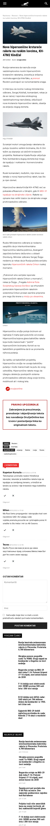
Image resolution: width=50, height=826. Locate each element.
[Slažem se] (5, 495)
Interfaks (14, 447)
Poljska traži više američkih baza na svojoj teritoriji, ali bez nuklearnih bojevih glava (32, 806)
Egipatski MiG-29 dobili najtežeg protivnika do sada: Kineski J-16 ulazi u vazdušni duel (31, 714)
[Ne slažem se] (13, 495)
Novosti (15, 15)
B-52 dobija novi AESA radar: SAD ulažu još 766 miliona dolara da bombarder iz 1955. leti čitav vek (32, 701)
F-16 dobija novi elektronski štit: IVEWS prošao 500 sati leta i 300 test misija (31, 686)
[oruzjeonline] (25, 4)
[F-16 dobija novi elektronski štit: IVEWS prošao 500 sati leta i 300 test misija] (9, 687)
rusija (35, 450)
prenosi (36, 78)
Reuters (14, 443)
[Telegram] (31, 436)
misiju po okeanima (33, 296)
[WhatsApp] (18, 436)
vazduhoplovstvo (10, 454)
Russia (42, 450)
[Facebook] (5, 436)
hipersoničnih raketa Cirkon (25, 264)
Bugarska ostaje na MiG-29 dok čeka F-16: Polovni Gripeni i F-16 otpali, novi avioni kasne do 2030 (32, 673)
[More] (38, 436)
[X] (12, 436)
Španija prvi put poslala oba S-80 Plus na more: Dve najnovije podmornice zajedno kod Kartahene (33, 792)
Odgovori (6, 502)
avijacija (19, 450)
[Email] (25, 436)
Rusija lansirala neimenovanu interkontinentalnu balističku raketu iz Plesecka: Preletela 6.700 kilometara (32, 646)
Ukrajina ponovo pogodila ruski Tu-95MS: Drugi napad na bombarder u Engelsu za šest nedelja (32, 660)
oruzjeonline (21, 60)
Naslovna (6, 15)
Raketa (27, 450)
